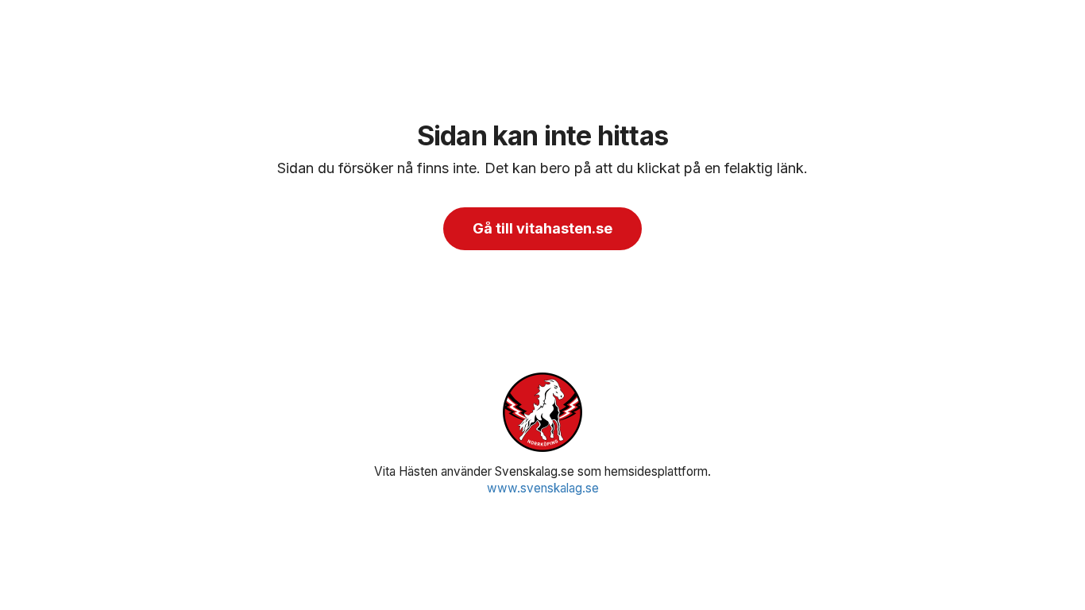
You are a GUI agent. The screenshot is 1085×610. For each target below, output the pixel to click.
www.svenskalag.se (543, 488)
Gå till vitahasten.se (542, 228)
